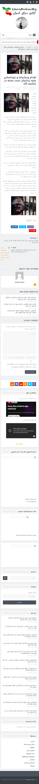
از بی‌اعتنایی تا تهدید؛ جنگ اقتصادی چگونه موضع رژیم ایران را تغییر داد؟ (20, 686)
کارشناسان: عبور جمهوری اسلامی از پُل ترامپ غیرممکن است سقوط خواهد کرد (20, 703)
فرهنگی (32, 747)
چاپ (23, 89)
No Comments (32, 89)
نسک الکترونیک (30, 753)
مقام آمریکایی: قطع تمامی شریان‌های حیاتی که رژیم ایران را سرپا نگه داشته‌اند (20, 669)
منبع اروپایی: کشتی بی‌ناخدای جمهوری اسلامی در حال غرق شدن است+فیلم (19, 661)
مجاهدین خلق (30, 750)
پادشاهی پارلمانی (29, 763)
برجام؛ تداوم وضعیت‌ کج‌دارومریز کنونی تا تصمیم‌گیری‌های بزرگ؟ (23, 250)
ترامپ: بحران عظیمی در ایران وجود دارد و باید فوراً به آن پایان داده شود (20, 305)
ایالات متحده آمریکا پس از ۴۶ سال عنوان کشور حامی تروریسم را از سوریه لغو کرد (22, 652)
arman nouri (33, 87)
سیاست (29, 220)
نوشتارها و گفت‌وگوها (28, 756)
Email (18, 89)
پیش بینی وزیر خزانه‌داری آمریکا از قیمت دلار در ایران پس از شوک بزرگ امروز (20, 644)
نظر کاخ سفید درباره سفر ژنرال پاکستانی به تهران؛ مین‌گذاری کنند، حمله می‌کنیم (20, 298)
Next (14, 247)
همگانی (7, 87)
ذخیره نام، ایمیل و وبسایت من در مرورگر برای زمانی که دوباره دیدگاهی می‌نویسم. (21, 365)
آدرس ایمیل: (32, 592)
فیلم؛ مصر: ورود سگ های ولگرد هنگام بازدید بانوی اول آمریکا (21, 241)
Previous (33, 238)
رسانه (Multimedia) (29, 744)
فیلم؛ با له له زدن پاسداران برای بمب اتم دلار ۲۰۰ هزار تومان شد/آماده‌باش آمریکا (20, 678)
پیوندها (32, 766)
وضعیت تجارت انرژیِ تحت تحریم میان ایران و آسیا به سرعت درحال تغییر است (20, 711)
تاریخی (32, 741)
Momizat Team (30, 779)
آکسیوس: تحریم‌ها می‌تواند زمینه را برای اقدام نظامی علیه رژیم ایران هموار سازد (22, 311)
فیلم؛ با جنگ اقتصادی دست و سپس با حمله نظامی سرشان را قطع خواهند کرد (20, 695)
